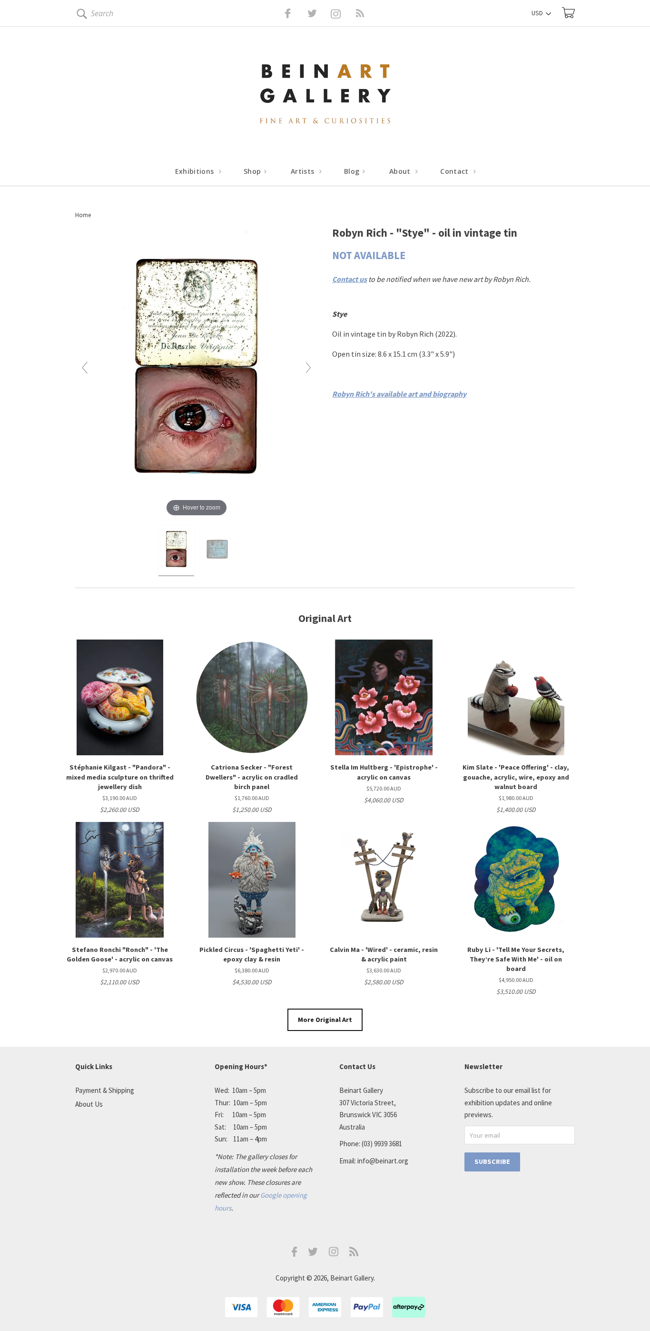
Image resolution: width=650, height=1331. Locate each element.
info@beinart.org (382, 1160)
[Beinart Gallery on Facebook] (281, 13)
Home (83, 215)
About (401, 171)
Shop (253, 171)
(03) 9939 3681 (382, 1143)
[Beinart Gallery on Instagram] (333, 1253)
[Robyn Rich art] (176, 551)
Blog (353, 171)
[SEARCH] (80, 15)
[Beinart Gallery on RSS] (343, 13)
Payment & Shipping (104, 1090)
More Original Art (325, 1019)
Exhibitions (195, 171)
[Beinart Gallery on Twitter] (294, 13)
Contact (455, 171)
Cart (568, 12)
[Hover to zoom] (196, 371)
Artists (303, 171)
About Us (89, 1104)
